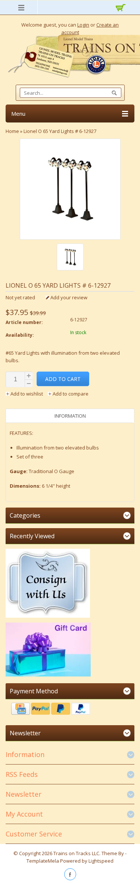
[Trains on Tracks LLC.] (70, 56)
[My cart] (119, 8)
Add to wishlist (26, 393)
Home (12, 131)
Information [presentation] (70, 415)
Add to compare (70, 393)
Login (83, 24)
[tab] (70, 416)
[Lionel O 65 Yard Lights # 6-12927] (70, 257)
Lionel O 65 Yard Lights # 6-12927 (60, 131)
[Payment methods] (70, 709)
